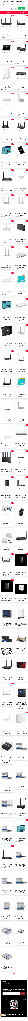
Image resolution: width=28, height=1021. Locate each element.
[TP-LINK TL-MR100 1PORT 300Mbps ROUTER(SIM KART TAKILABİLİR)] (7, 665)
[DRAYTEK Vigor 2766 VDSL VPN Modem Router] (21, 305)
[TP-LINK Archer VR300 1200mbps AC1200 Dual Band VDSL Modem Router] (7, 382)
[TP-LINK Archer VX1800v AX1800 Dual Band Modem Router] (7, 305)
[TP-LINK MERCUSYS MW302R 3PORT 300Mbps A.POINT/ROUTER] (7, 717)
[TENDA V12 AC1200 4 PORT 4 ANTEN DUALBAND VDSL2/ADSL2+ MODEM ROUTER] (21, 483)
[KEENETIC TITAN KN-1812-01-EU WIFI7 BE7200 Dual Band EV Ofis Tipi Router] (21, 98)
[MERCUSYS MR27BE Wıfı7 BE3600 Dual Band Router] (21, 47)
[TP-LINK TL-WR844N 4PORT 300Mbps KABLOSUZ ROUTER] (7, 690)
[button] (3, 26)
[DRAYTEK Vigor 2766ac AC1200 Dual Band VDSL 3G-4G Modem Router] (7, 279)
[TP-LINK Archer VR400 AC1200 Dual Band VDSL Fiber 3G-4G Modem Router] (7, 176)
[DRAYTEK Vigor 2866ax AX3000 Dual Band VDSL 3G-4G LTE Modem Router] (21, 253)
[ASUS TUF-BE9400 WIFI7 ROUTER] (7, 21)
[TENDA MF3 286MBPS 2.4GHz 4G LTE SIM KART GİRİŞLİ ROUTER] (21, 457)
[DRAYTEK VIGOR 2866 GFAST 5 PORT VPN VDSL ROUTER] (7, 509)
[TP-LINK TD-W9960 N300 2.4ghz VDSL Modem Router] (21, 357)
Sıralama (8, 12)
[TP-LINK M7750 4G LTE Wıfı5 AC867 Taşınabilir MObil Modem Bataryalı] (21, 150)
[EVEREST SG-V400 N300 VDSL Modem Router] (7, 331)
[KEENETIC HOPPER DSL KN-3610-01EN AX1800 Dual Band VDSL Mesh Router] (21, 331)
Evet (21, 8)
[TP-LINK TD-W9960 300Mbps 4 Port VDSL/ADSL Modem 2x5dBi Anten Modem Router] (7, 406)
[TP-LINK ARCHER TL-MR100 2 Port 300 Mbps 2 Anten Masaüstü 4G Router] (7, 125)
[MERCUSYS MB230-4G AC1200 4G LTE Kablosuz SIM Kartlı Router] (7, 73)
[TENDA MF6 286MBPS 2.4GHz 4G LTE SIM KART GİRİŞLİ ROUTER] (7, 483)
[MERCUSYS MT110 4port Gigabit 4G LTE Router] (21, 227)
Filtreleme (22, 12)
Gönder (22, 993)
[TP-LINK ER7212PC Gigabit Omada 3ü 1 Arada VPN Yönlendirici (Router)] (21, 73)
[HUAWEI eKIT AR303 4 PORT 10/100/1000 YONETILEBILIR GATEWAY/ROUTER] (7, 100)
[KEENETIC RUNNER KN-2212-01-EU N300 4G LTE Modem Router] (7, 253)
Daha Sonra (13, 8)
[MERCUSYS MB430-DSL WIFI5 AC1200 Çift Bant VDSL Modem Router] (21, 21)
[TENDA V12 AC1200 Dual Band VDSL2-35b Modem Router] (7, 357)
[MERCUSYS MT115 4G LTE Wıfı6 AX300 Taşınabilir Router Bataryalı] (7, 47)
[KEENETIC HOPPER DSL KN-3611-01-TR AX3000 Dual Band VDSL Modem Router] (7, 201)
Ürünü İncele (9, 25)
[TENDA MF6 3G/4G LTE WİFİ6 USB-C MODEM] (7, 586)
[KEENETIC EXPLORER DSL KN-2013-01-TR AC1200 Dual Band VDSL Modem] (21, 175)
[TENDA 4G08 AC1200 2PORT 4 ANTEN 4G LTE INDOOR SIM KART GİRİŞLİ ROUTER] (7, 457)
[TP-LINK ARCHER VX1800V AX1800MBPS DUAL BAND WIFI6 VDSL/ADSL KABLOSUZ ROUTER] (7, 150)
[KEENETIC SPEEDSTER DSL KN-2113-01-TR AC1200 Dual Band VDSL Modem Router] (21, 201)
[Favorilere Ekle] (7, 25)
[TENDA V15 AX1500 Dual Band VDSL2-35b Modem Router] (21, 126)
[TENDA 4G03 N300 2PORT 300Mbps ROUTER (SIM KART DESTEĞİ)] (21, 718)
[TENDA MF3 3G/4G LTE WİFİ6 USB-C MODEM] (21, 560)
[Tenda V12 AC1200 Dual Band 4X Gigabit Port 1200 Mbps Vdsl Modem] (21, 535)
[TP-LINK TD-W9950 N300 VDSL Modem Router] (21, 279)
